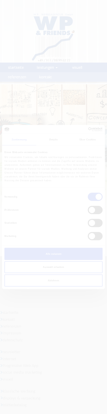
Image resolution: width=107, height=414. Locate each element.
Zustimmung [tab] (19, 139)
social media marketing (22, 373)
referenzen (12, 327)
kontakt (9, 320)
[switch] (95, 210)
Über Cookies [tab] (87, 139)
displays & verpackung (22, 398)
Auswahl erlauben (53, 267)
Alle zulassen (54, 254)
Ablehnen (53, 280)
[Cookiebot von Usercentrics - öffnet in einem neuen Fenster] (80, 129)
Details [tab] (53, 139)
